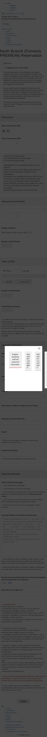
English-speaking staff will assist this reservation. (15, 359)
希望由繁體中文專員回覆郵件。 (28, 361)
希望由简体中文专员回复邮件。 (38, 361)
